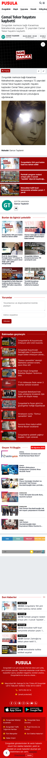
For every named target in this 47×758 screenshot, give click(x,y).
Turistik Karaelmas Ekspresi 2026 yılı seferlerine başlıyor (31, 283)
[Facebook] (11, 703)
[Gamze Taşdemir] (7, 205)
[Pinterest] (19, 703)
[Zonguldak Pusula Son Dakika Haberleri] (9, 3)
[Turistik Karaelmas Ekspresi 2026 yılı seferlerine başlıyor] (34, 273)
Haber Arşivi (11, 738)
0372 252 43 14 (25, 690)
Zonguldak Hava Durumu (32, 721)
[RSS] (35, 703)
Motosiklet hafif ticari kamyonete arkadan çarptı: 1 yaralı (30, 629)
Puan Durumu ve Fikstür (32, 728)
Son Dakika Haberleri (35, 734)
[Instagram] (23, 703)
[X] (15, 703)
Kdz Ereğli (21, 614)
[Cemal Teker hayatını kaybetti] (23, 54)
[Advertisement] (23, 574)
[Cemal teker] (23, 122)
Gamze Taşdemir (21, 204)
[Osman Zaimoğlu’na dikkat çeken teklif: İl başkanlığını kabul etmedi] (34, 227)
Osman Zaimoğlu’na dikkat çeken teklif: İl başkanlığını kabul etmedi (34, 236)
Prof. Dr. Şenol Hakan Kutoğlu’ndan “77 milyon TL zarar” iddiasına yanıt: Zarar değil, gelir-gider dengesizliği (12, 259)
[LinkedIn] (27, 703)
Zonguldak (6, 9)
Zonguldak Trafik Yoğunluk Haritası (11, 728)
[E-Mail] (16, 208)
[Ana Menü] (44, 3)
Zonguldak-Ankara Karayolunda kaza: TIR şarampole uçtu (32, 258)
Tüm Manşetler (11, 734)
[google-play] (33, 710)
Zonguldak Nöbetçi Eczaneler (12, 721)
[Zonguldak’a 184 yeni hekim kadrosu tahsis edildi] (12, 227)
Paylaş (6, 71)
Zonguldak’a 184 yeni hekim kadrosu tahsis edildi (12, 236)
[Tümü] (44, 597)
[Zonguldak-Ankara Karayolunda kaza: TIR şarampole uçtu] (34, 248)
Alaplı (15, 9)
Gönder (6, 321)
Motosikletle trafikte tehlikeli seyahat (29, 651)
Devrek (33, 9)
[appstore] (13, 710)
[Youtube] (31, 703)
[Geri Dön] (6, 753)
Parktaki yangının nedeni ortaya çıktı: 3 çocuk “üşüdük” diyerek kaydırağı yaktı (31, 618)
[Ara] (40, 3)
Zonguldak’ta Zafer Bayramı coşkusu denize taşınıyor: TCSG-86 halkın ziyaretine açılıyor (12, 284)
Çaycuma (24, 9)
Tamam (29, 755)
